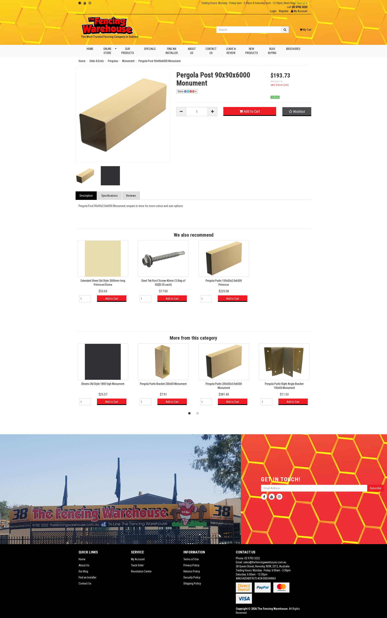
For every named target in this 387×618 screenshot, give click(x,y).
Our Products (127, 51)
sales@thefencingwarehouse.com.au (264, 562)
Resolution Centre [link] (141, 571)
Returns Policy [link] (191, 571)
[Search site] (285, 29)
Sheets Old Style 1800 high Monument (102, 383)
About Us (192, 51)
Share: (181, 91)
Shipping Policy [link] (192, 583)
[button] (299, 11)
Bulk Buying (272, 51)
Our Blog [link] (83, 571)
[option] (103, 273)
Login (273, 11)
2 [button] (198, 413)
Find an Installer (171, 51)
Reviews (131, 195)
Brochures (293, 48)
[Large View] (85, 175)
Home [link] (82, 559)
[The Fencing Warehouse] (107, 24)
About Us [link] (84, 565)
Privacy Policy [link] (191, 565)
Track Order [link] (137, 565)
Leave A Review (231, 51)
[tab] (86, 195)
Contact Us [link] (85, 583)
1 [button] (189, 413)
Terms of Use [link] (191, 559)
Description (86, 195)
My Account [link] (138, 559)
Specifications (109, 195)
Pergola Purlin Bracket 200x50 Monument (163, 383)
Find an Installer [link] (87, 577)
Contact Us (211, 51)
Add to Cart (251, 111)
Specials (149, 48)
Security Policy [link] (191, 577)
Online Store (107, 51)
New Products (251, 51)
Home (90, 48)
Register (283, 11)
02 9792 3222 (299, 7)
